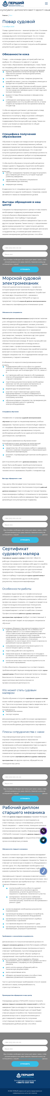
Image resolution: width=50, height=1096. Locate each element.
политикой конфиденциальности (30, 264)
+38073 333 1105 (25, 1083)
